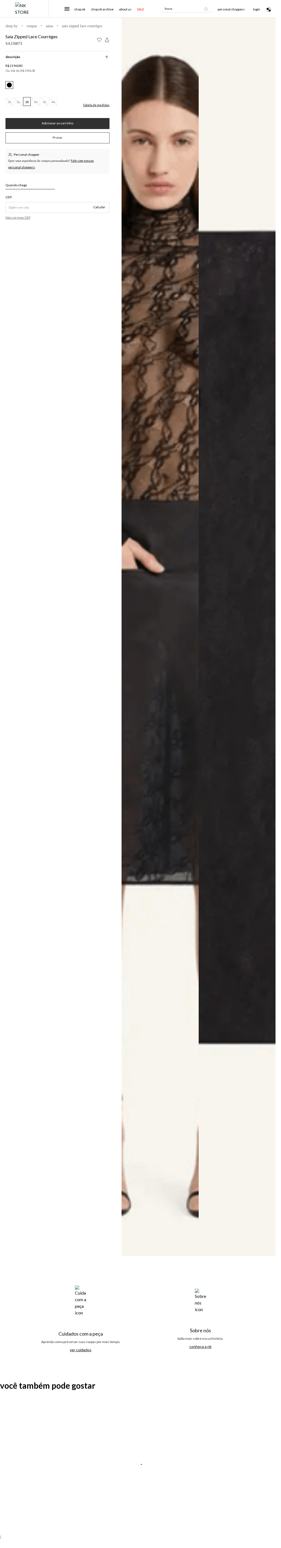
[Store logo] (24, 8)
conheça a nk (200, 1346)
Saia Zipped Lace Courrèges (82, 26)
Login (256, 9)
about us (125, 9)
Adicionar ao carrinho (57, 123)
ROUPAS (32, 26)
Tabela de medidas (96, 105)
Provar (58, 137)
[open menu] (67, 8)
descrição (12, 57)
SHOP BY (11, 26)
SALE (140, 9)
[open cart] (270, 8)
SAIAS (49, 26)
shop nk (79, 9)
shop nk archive (102, 9)
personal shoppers (231, 9)
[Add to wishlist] (99, 40)
